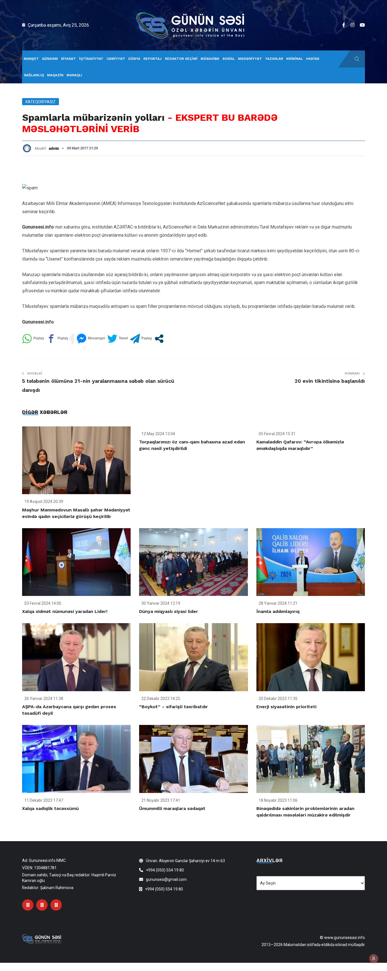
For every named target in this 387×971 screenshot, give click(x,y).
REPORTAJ (152, 59)
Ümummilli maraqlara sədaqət (172, 808)
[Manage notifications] (373, 958)
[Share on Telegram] (141, 339)
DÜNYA (134, 59)
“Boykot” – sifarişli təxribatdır (173, 706)
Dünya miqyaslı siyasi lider (168, 611)
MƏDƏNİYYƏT (250, 59)
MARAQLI (74, 75)
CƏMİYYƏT (116, 59)
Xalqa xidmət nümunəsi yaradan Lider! (64, 611)
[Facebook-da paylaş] (57, 339)
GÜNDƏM (50, 59)
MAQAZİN (55, 75)
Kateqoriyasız (40, 102)
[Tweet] (117, 339)
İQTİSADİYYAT (91, 59)
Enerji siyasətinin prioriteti (286, 706)
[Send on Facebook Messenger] (90, 339)
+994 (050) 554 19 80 (165, 870)
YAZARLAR (274, 59)
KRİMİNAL (294, 59)
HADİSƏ (312, 59)
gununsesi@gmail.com (166, 879)
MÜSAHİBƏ (210, 59)
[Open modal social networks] (159, 339)
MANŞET (31, 59)
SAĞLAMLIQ (34, 75)
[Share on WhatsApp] (33, 339)
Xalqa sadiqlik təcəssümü (50, 808)
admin (54, 148)
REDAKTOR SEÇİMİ (181, 59)
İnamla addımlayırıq (277, 611)
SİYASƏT (68, 59)
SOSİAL (228, 59)
